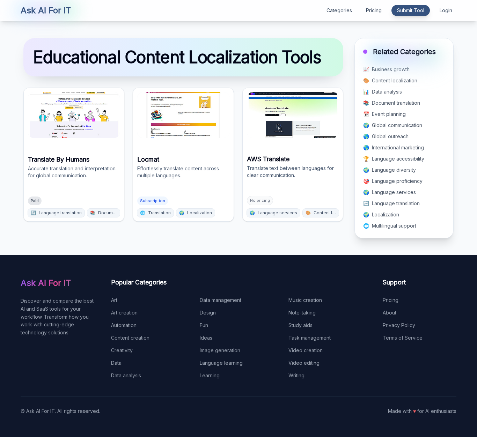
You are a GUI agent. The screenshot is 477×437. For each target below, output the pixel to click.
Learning (210, 375)
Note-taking (302, 313)
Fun (204, 325)
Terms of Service (403, 338)
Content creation (130, 338)
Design (208, 313)
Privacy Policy (399, 325)
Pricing (374, 10)
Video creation (305, 350)
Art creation (124, 313)
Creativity (122, 350)
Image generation (220, 350)
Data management (220, 300)
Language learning (221, 363)
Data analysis (126, 375)
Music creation (305, 300)
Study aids (300, 325)
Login (446, 10)
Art (114, 300)
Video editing (304, 363)
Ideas (206, 338)
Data (116, 363)
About (389, 313)
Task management (309, 338)
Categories (339, 10)
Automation (124, 325)
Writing (296, 375)
